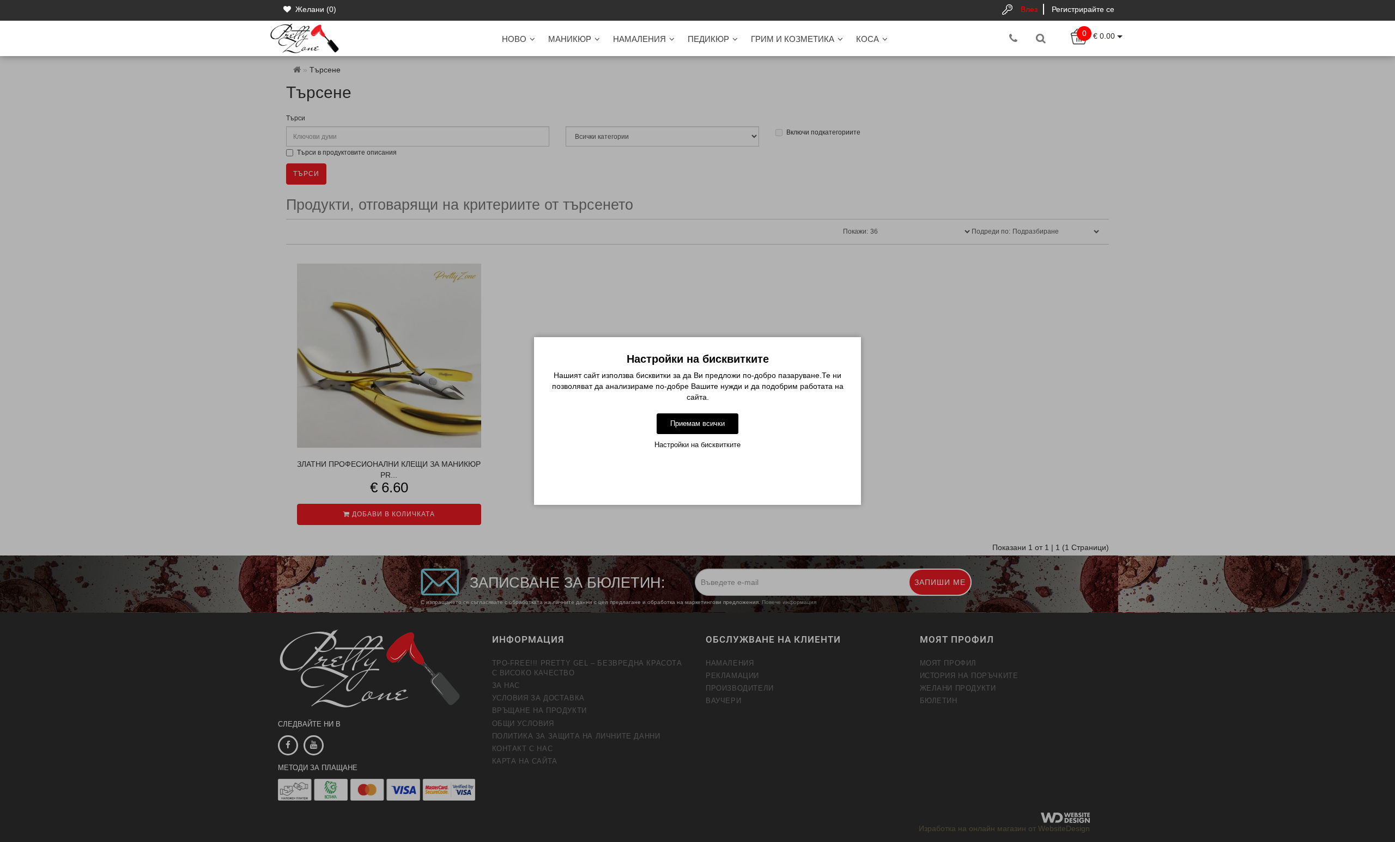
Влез (1029, 9)
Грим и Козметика (792, 39)
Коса (867, 39)
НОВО (514, 39)
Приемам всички (697, 423)
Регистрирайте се (1083, 9)
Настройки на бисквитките (697, 445)
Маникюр (569, 39)
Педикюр (708, 39)
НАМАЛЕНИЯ (639, 39)
